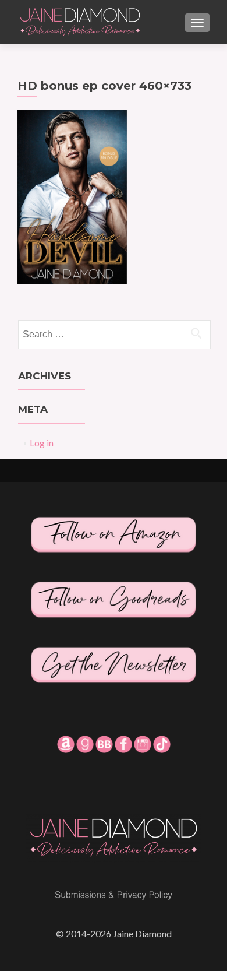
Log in (42, 442)
